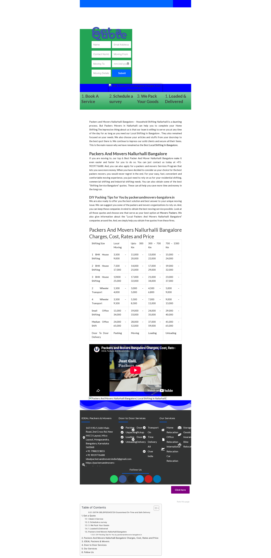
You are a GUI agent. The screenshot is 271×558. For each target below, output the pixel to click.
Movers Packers (168, 212)
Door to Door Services (95, 545)
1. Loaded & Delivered (98, 528)
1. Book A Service (95, 519)
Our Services (90, 548)
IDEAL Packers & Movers (96, 418)
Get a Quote (89, 515)
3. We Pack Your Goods (98, 525)
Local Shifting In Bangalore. (163, 145)
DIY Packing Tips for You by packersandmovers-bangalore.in (119, 535)
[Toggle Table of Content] (154, 508)
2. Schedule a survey (97, 522)
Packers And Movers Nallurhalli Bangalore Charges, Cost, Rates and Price (121, 538)
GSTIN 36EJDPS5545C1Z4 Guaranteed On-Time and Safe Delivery (121, 512)
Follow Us (89, 552)
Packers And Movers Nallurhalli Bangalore (107, 532)
